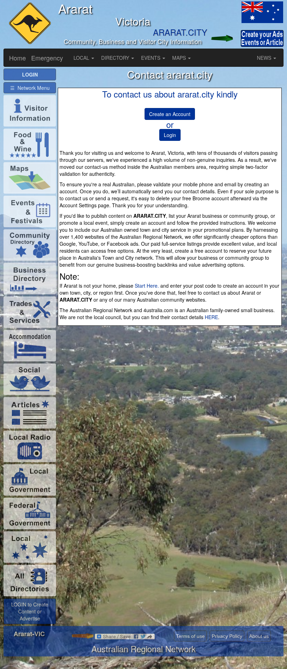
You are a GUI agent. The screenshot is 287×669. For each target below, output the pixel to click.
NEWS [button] (265, 57)
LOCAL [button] (82, 57)
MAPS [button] (179, 57)
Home (17, 57)
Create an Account (169, 113)
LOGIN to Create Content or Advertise (29, 611)
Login (170, 134)
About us (259, 636)
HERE (211, 317)
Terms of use (190, 636)
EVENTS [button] (151, 57)
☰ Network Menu (30, 87)
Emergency (47, 57)
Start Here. (147, 285)
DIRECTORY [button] (116, 57)
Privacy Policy (227, 636)
